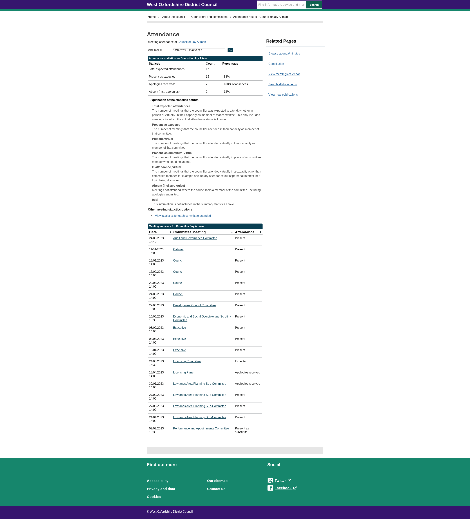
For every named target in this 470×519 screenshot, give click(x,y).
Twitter (281, 480)
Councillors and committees (209, 16)
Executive (179, 327)
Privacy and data (161, 489)
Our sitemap (217, 481)
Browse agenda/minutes (284, 53)
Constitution (276, 63)
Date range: (155, 49)
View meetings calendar (284, 74)
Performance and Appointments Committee (201, 428)
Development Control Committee (194, 305)
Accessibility (158, 481)
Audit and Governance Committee (195, 238)
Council (178, 260)
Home (152, 16)
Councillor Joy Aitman (192, 41)
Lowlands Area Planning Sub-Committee (199, 383)
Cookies (154, 497)
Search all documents (282, 84)
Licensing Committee (187, 361)
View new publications (283, 94)
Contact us (216, 489)
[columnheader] (160, 232)
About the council (173, 16)
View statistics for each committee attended (183, 215)
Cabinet (178, 249)
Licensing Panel (183, 372)
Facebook (283, 488)
